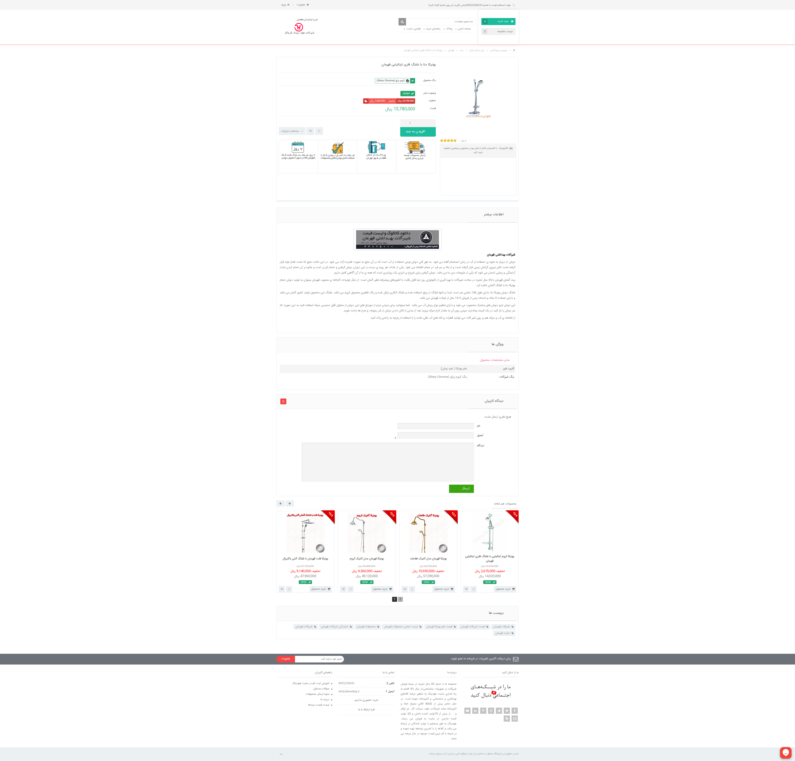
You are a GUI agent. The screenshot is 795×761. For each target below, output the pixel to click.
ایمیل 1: (389, 691)
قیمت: (433, 108)
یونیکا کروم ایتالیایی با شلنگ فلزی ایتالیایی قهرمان (489, 559)
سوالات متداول (321, 688)
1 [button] (394, 599)
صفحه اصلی (464, 28)
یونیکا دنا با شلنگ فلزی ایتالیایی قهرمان (423, 50)
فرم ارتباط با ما (366, 709)
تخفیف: (432, 101)
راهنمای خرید (433, 28)
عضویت (301, 4)
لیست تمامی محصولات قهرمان (401, 626)
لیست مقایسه (498, 31)
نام (478, 426)
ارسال (466, 488)
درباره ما (324, 699)
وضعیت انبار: (429, 93)
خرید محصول (318, 589)
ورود (283, 4)
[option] (305, 552)
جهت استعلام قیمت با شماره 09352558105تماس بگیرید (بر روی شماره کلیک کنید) (470, 5)
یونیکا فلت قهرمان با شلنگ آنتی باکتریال (305, 558)
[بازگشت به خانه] (514, 50)
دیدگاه (480, 445)
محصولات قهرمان (366, 626)
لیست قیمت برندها (318, 705)
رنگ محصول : (428, 80)
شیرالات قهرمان (501, 626)
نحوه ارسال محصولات (317, 694)
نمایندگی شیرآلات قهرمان (334, 626)
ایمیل (480, 435)
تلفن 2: (390, 683)
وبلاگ (449, 28)
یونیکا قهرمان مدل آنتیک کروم (367, 558)
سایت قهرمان (502, 633)
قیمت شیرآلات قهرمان (473, 626)
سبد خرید (496, 21)
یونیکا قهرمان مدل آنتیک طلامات (428, 558)
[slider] (448, 140)
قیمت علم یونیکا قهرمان (439, 626)
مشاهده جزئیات (290, 131)
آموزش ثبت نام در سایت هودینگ (310, 683)
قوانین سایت (413, 28)
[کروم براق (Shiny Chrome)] (408, 81)
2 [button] (400, 599)
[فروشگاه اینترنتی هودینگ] (299, 27)
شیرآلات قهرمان (303, 626)
